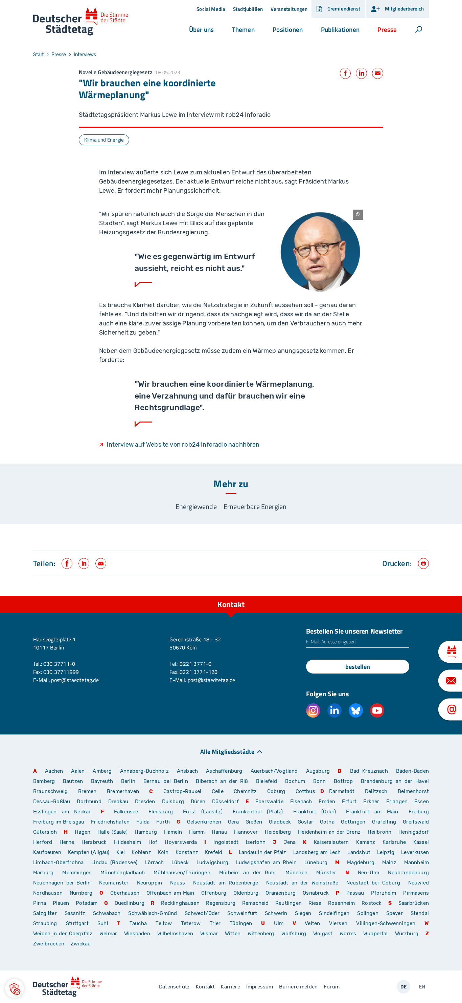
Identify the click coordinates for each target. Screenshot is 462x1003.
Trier (215, 923)
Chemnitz (245, 791)
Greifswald (416, 822)
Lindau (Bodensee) (114, 862)
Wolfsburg (293, 934)
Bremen (87, 791)
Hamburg (146, 832)
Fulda (143, 822)
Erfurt (349, 801)
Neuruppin (149, 883)
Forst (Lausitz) (203, 812)
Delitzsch (376, 791)
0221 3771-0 (195, 664)
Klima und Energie (104, 140)
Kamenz (365, 842)
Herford (42, 842)
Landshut (358, 852)
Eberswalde (269, 801)
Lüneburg (315, 862)
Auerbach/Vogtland (274, 771)
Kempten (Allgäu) (89, 852)
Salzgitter (45, 913)
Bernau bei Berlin (167, 781)
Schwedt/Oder (202, 913)
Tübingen (241, 923)
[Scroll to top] (422, 596)
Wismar (209, 934)
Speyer (394, 913)
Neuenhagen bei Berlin (62, 883)
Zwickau (81, 944)
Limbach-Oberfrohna (58, 862)
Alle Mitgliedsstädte (227, 751)
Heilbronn (380, 832)
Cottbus (305, 791)
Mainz (389, 862)
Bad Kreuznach (369, 771)
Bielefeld (266, 781)
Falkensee (126, 812)
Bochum (295, 781)
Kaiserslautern (331, 842)
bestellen (357, 666)
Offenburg (213, 893)
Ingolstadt (225, 842)
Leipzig (385, 852)
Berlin (128, 781)
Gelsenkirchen (204, 822)
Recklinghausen (180, 903)
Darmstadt (342, 791)
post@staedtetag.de (74, 680)
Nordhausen (48, 893)
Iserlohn (255, 842)
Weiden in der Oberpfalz (63, 934)
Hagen (82, 832)
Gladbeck (280, 822)
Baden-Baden (412, 771)
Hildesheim (127, 842)
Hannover (245, 832)
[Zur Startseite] (80, 22)
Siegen (303, 913)
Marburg (43, 873)
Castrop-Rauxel (182, 791)
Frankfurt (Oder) (314, 812)
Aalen (78, 771)
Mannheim (416, 862)
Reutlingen (288, 903)
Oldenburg (246, 893)
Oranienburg (280, 893)
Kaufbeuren (47, 852)
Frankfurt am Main (372, 812)
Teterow (191, 923)
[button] (201, 29)
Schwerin (276, 913)
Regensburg (220, 903)
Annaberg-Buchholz (144, 771)
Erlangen (397, 801)
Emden (327, 801)
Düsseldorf (225, 801)
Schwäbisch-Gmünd (152, 913)
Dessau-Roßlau (51, 801)
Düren (198, 801)
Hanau (219, 832)
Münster (326, 873)
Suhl (102, 923)
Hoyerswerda (181, 842)
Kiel (120, 852)
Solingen (367, 913)
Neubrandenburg (408, 873)
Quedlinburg (129, 903)
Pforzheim (383, 893)
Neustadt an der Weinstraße (302, 883)
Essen (421, 801)
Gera (233, 822)
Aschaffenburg (224, 771)
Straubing (45, 923)
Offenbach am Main (170, 893)
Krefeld (213, 852)
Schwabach (108, 913)
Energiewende (196, 506)
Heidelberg (278, 832)
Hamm (197, 832)
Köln (163, 852)
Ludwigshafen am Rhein (266, 862)
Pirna (39, 903)
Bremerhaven (123, 791)
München (296, 873)
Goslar (305, 822)
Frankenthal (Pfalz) (258, 812)
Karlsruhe (394, 842)
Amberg (102, 771)
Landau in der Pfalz (262, 852)
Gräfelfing (385, 822)
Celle (218, 791)
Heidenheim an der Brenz (329, 832)
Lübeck (181, 862)
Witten (232, 934)
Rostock (372, 903)
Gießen (254, 822)
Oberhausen (124, 893)
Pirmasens (416, 893)
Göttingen (354, 822)
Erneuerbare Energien (255, 506)
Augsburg (318, 771)
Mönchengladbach (122, 873)
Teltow (164, 923)
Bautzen (73, 781)
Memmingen (77, 873)
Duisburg (173, 801)
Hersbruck (94, 842)
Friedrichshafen (110, 822)
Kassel (421, 842)
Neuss (177, 883)
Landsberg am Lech (317, 852)
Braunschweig (50, 791)
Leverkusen (415, 852)
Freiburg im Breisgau (59, 822)
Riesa (315, 903)
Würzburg (406, 934)
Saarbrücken (413, 903)
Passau (355, 893)
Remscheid (255, 903)
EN (422, 986)
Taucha (138, 923)
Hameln (173, 832)
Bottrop (343, 781)
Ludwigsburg (212, 862)
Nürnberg (81, 893)
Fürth (163, 822)
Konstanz (187, 852)
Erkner (371, 801)
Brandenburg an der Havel (395, 781)
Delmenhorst (413, 791)
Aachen (54, 771)
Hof (153, 842)
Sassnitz (75, 913)
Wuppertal (375, 934)
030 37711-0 (59, 664)
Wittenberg (261, 934)
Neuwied (418, 883)
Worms (348, 934)
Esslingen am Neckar (62, 812)
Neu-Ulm (368, 873)
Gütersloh (45, 832)
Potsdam (86, 903)
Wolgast (322, 934)
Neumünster (114, 883)
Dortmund (89, 801)
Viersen (338, 923)
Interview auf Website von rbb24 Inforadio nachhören (183, 444)
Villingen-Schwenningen (385, 923)
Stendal (420, 913)
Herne (67, 842)
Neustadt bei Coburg (373, 883)
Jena (290, 842)
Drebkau (119, 801)
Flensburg (160, 812)
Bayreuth (102, 781)
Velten (312, 923)
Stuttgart (77, 923)
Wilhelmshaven (175, 934)
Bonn (319, 781)
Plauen (61, 903)
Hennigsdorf (413, 832)
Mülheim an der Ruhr (247, 873)
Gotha (327, 822)
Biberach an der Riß (222, 781)
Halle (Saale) (112, 832)
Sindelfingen (334, 913)
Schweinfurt (242, 913)
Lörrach (154, 862)
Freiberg (419, 812)
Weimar (108, 934)
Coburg (276, 791)
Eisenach (301, 801)
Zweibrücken (48, 944)
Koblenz (141, 852)
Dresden (145, 801)
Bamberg (44, 781)
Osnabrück (316, 893)
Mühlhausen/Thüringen (182, 873)
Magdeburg (360, 862)
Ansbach (187, 771)
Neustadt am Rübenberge (225, 883)
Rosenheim (341, 903)
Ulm (279, 923)
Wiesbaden (137, 934)
